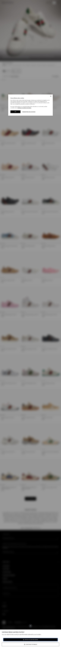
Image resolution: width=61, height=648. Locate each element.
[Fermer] (50, 96)
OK (15, 111)
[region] (30, 105)
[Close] (30, 626)
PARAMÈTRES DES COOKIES (28, 111)
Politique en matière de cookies (24, 107)
